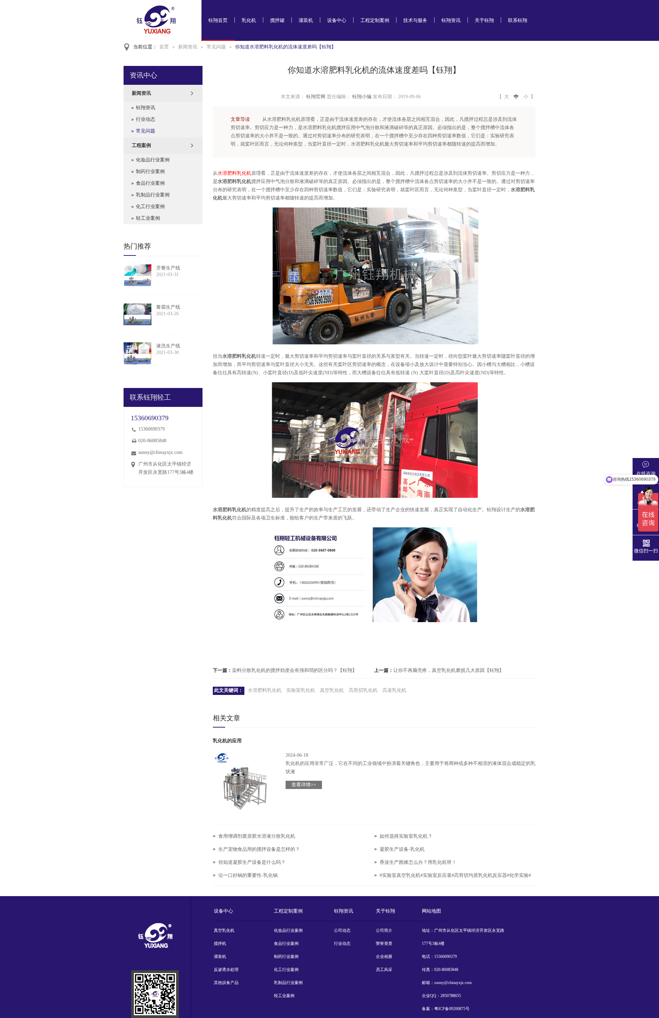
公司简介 (384, 930)
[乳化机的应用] (245, 783)
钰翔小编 (361, 96)
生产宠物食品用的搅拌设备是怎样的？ (259, 849)
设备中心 (336, 20)
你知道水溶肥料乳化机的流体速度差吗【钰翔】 (285, 46)
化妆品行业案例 (153, 159)
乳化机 (249, 20)
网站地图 (431, 911)
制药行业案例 (150, 171)
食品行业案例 (150, 183)
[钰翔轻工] (155, 994)
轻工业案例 (148, 218)
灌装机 (306, 20)
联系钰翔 (517, 20)
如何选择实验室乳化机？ (406, 836)
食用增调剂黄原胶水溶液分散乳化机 (256, 836)
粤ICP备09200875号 (452, 1008)
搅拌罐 (277, 20)
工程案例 (141, 145)
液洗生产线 (168, 345)
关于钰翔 (484, 20)
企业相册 (384, 956)
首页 (164, 46)
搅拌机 (220, 943)
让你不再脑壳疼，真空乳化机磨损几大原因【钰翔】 (448, 670)
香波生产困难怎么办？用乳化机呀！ (418, 862)
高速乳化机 (394, 690)
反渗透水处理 (226, 969)
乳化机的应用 (227, 740)
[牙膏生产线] (137, 275)
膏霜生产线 (168, 307)
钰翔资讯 (451, 20)
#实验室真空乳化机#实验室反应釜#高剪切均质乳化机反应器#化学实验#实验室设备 (455, 882)
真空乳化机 (332, 690)
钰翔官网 (315, 96)
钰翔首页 (218, 20)
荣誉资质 (384, 943)
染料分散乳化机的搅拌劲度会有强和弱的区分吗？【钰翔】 (294, 670)
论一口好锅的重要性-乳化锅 (248, 875)
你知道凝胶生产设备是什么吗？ (252, 862)
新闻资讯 (187, 46)
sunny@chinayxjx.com (160, 452)
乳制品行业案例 (153, 194)
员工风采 (384, 969)
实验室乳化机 (300, 690)
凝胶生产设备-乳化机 (402, 849)
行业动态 (145, 119)
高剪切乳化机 (363, 690)
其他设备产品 (226, 982)
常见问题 (216, 46)
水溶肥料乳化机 (234, 173)
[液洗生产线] (137, 353)
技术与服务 (415, 20)
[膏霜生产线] (137, 314)
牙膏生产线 (168, 268)
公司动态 (342, 930)
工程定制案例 (374, 20)
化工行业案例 (150, 206)
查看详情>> (303, 784)
